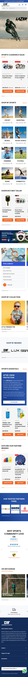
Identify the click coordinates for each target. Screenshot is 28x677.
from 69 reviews (14, 540)
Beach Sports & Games (9, 273)
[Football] (20, 153)
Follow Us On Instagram (7, 571)
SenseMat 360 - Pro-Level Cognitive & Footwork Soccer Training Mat (20, 472)
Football (20, 161)
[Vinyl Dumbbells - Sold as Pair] (7, 459)
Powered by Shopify (14, 673)
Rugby (7, 181)
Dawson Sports (7, 673)
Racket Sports (20, 141)
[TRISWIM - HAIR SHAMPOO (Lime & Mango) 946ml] (7, 413)
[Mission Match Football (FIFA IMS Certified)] (20, 200)
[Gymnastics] (20, 173)
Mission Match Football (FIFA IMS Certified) (19, 211)
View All (25, 102)
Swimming (7, 161)
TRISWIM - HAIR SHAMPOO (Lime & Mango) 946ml (7, 424)
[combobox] (14, 8)
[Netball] (7, 132)
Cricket (7, 120)
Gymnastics (20, 181)
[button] (22, 4)
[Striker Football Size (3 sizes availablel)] (20, 66)
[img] (14, 539)
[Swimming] (7, 153)
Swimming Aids (7, 276)
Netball (7, 141)
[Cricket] (7, 112)
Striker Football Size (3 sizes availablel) (20, 76)
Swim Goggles (6, 267)
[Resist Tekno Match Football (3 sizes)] (7, 66)
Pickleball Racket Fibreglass (6, 210)
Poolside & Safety (7, 279)
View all (3, 57)
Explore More (14, 402)
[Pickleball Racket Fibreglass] (7, 200)
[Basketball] (20, 112)
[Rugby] (7, 173)
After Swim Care (7, 270)
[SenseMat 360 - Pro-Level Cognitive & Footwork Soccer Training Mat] (20, 459)
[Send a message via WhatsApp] (24, 671)
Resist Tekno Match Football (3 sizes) (7, 76)
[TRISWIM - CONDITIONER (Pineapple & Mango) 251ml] (20, 413)
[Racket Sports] (20, 132)
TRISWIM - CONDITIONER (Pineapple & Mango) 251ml (20, 425)
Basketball (21, 120)
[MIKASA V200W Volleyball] (14, 555)
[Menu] (25, 4)
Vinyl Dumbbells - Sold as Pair (6, 470)
